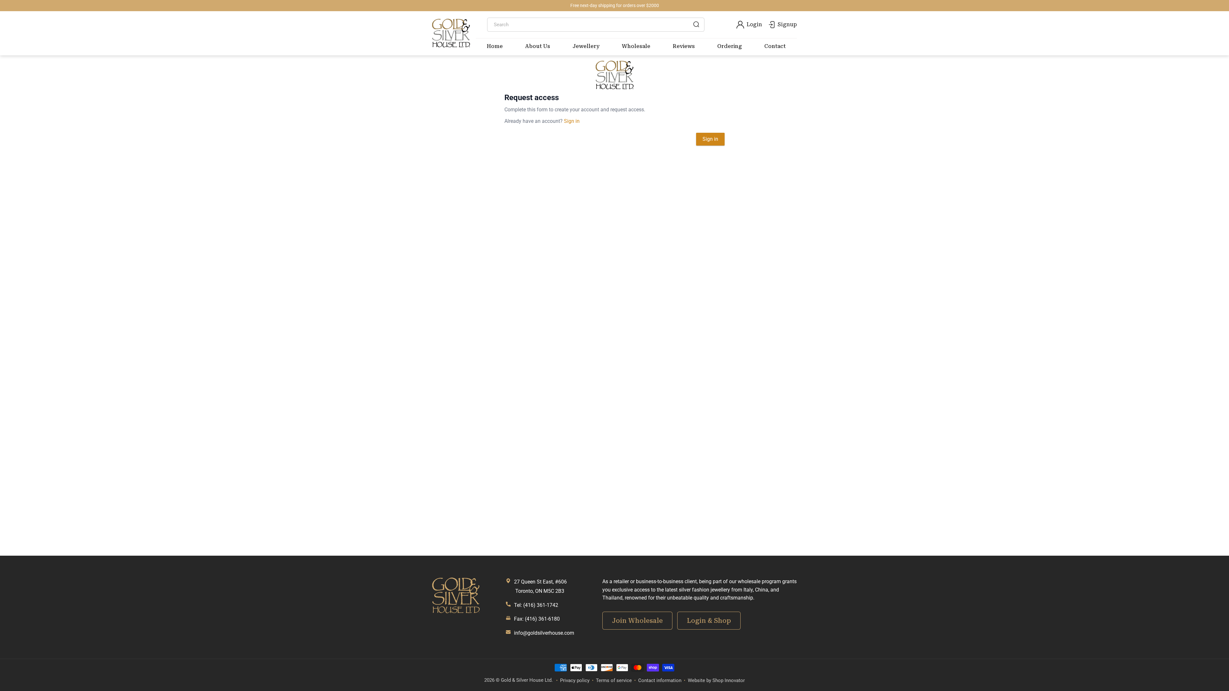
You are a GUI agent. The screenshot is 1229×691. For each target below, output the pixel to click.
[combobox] (595, 24)
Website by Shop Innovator (716, 680)
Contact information (659, 680)
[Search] (696, 24)
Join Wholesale (637, 620)
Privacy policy (575, 680)
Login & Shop (709, 620)
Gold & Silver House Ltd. (527, 680)
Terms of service (614, 680)
